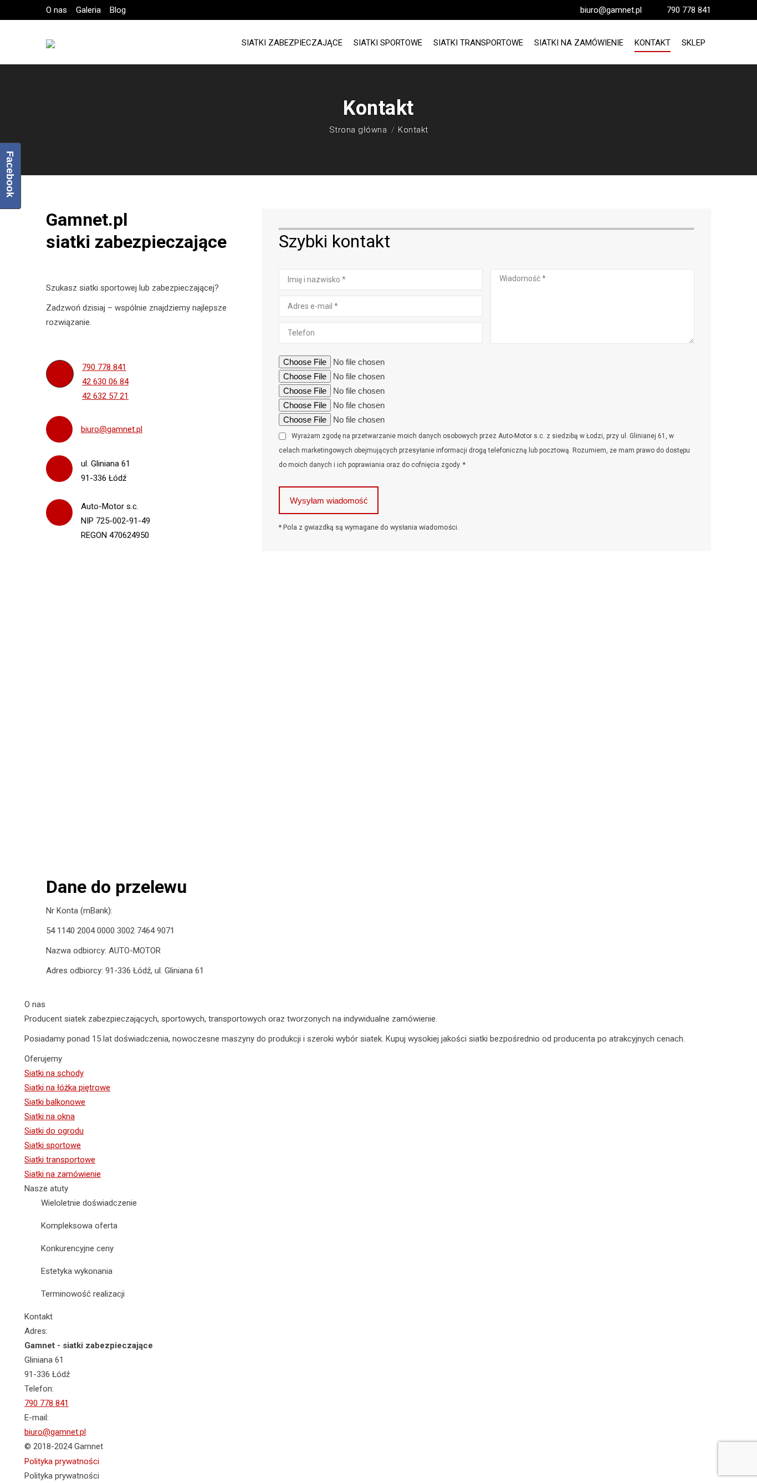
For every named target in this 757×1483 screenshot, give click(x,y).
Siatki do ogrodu (54, 1131)
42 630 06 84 (105, 382)
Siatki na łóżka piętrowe (67, 1088)
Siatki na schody (54, 1073)
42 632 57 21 (105, 396)
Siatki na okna (49, 1116)
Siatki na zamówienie (62, 1174)
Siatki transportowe (59, 1160)
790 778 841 (689, 10)
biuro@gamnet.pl (611, 10)
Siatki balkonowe (54, 1102)
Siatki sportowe (52, 1145)
